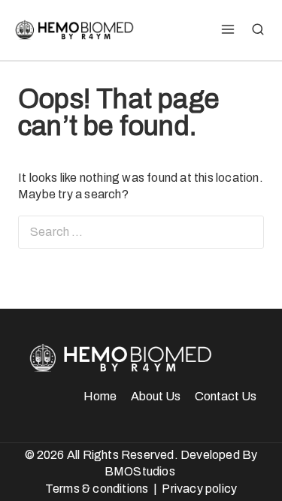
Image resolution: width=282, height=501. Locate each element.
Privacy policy (199, 488)
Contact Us (225, 396)
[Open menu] (227, 30)
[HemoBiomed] (73, 30)
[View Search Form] (258, 30)
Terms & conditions (97, 488)
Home (100, 396)
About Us (155, 396)
